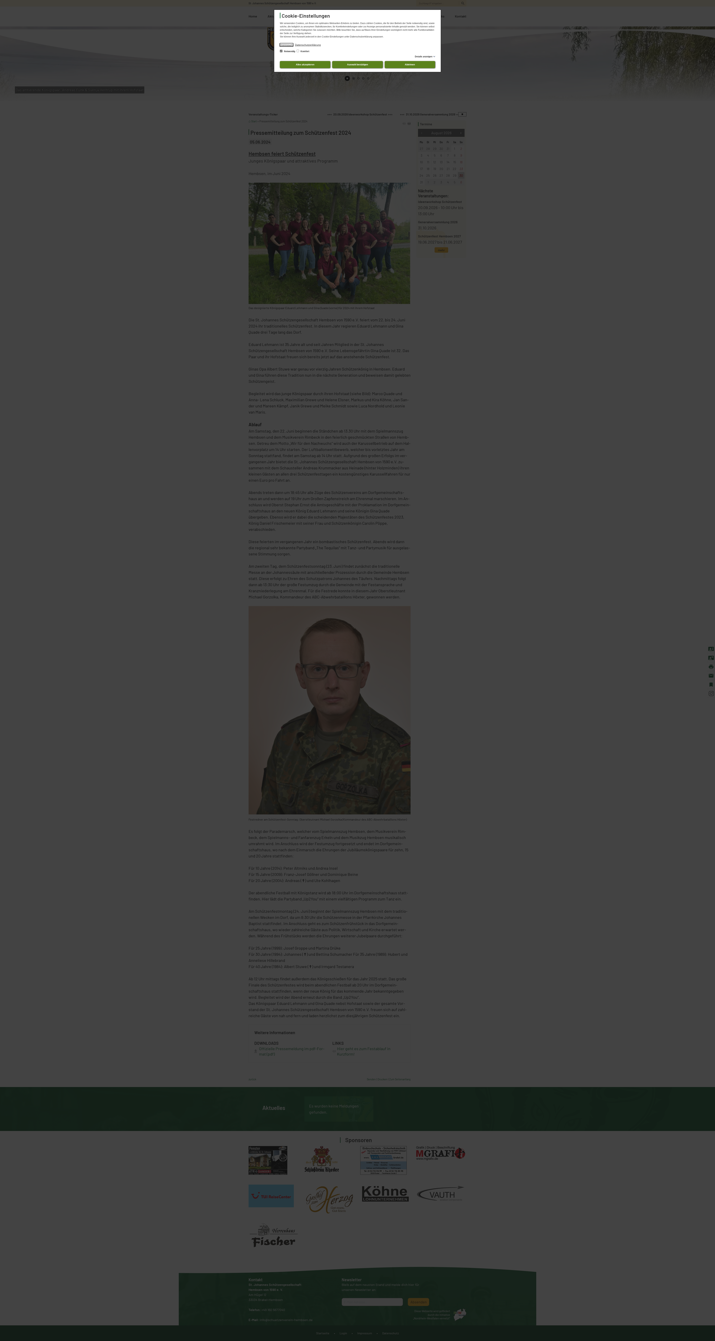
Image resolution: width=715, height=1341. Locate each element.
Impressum (286, 44)
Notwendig (289, 51)
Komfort (304, 51)
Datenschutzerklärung (308, 44)
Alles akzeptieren (305, 64)
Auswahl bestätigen (357, 64)
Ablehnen (410, 64)
